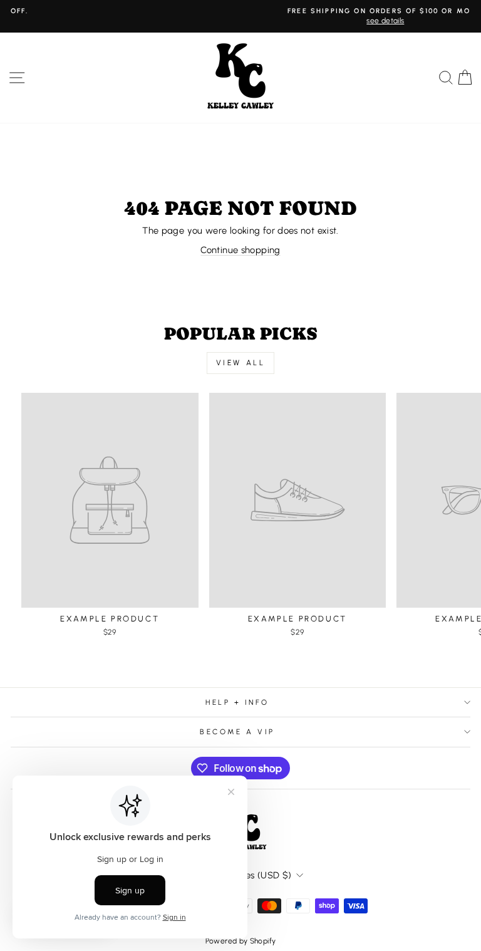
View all (241, 362)
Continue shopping (240, 250)
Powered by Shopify (240, 941)
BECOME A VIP (237, 731)
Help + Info (237, 702)
